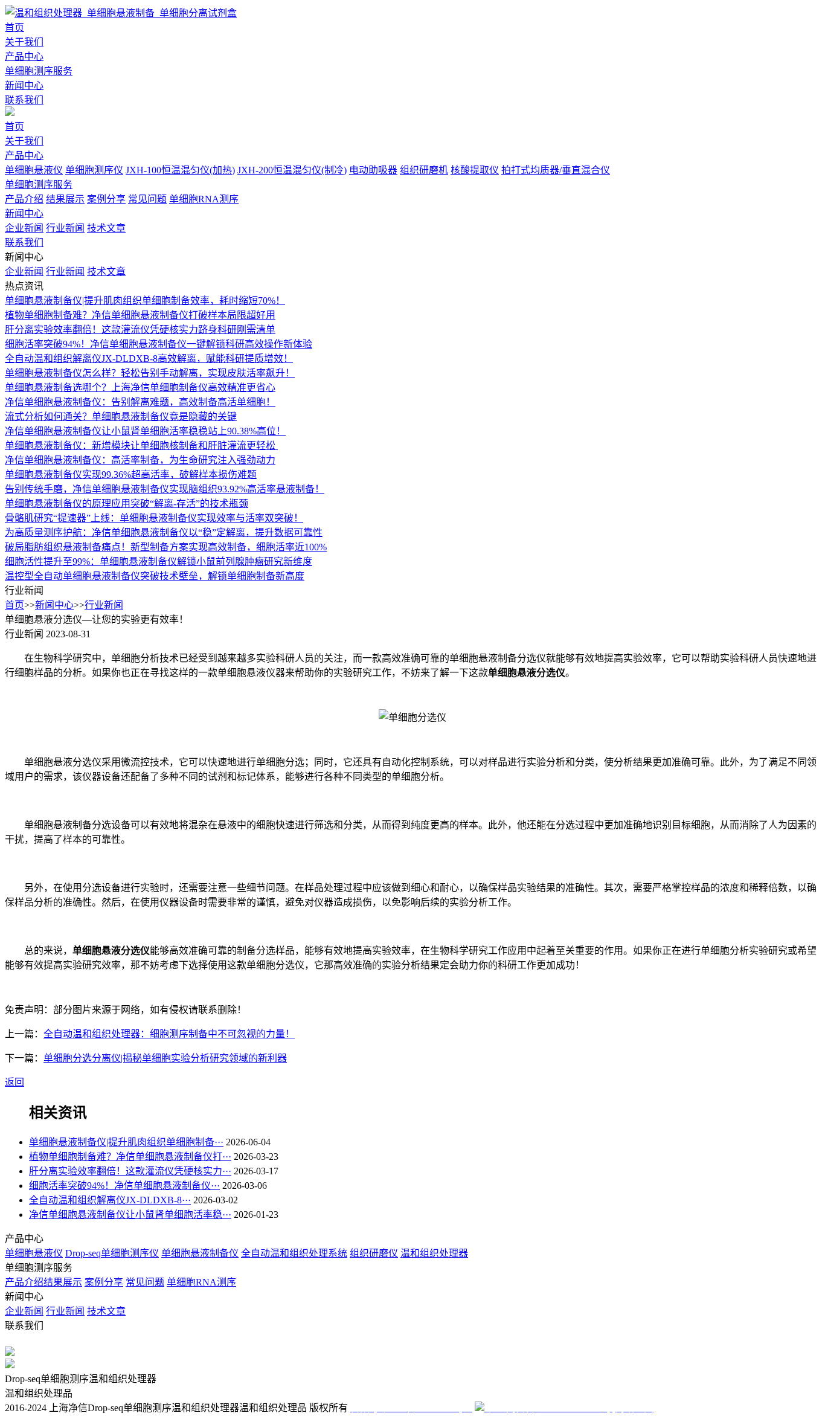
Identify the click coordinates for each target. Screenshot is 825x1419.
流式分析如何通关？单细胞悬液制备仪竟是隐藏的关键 (121, 416)
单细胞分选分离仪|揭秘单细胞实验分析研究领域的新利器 (165, 1058)
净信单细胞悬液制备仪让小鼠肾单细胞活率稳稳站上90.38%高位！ (145, 431)
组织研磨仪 (374, 1253)
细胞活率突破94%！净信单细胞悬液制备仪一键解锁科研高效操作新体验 (158, 344)
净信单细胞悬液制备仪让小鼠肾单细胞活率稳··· (130, 1214)
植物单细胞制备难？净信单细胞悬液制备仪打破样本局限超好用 (140, 315)
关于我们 (24, 42)
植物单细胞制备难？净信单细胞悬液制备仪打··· (130, 1156)
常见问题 (147, 199)
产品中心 (24, 56)
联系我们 (24, 100)
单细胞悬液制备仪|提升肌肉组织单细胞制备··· (126, 1142)
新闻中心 (24, 85)
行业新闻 (65, 228)
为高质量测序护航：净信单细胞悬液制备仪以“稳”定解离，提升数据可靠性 (164, 532)
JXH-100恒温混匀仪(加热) (180, 170)
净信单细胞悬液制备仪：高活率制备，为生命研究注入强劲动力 (140, 460)
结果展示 (65, 199)
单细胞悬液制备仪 (200, 1253)
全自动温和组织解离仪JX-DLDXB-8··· (110, 1200)
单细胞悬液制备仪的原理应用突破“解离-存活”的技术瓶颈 (126, 503)
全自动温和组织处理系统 (294, 1253)
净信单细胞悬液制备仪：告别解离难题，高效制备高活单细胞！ (140, 402)
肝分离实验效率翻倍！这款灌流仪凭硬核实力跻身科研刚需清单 (140, 329)
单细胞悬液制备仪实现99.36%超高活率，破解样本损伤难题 (131, 474)
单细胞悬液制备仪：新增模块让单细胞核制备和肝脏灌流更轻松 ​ (141, 445)
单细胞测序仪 (94, 170)
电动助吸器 (373, 170)
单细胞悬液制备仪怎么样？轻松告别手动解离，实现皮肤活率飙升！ (150, 373)
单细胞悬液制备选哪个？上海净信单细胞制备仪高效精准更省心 (140, 387)
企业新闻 (24, 228)
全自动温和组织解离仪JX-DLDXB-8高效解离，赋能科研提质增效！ (149, 358)
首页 (14, 27)
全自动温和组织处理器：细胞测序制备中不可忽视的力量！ (169, 1034)
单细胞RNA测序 (204, 199)
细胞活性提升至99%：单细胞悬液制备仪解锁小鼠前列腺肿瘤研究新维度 (158, 561)
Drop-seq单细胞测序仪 (112, 1253)
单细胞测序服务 (38, 71)
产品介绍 (24, 199)
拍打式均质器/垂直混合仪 (555, 170)
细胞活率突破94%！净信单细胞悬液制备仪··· (124, 1185)
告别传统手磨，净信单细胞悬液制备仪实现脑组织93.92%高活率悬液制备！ (164, 489)
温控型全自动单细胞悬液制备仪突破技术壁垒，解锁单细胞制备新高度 (154, 576)
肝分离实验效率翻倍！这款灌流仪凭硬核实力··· (130, 1171)
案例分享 (106, 199)
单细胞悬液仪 (34, 170)
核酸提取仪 (475, 170)
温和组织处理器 (434, 1253)
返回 (14, 1082)
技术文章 (106, 228)
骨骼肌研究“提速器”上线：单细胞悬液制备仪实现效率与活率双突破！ (154, 518)
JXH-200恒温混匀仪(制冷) (292, 170)
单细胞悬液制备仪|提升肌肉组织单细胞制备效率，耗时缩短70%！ (145, 300)
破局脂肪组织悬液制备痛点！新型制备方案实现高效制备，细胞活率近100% (166, 547)
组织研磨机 (424, 170)
